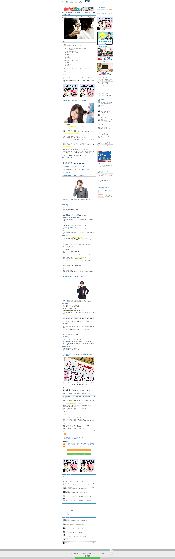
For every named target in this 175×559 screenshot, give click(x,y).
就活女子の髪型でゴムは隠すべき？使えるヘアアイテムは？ (74, 437)
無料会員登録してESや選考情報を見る (79, 450)
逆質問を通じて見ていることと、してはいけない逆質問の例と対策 (76, 536)
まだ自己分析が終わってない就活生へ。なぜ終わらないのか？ (75, 543)
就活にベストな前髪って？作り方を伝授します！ (72, 438)
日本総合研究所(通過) (66, 505)
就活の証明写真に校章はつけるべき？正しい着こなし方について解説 (76, 492)
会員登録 (110, 1)
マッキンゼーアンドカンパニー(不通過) (104, 90)
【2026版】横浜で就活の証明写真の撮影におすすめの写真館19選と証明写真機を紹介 (79, 443)
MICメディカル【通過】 (67, 510)
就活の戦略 (67, 2)
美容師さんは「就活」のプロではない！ (71, 47)
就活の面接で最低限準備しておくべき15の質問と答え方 (74, 524)
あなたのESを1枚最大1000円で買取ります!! (87, 557)
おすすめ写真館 (76, 2)
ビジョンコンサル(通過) (101, 93)
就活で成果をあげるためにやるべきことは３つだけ (73, 532)
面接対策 (66, 534)
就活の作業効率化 (100, 131)
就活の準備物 (70, 487)
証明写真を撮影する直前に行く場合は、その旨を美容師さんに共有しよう (76, 70)
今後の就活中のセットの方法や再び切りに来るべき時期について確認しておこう (77, 68)
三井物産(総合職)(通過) (66, 507)
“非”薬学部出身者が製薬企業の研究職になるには (73, 446)
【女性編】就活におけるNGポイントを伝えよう (71, 52)
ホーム (64, 4)
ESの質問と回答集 (103, 110)
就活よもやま (100, 145)
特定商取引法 (102, 553)
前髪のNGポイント (68, 54)
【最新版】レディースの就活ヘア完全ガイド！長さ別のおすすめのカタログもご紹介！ (79, 430)
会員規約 (84, 553)
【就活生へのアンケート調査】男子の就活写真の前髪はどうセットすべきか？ (78, 500)
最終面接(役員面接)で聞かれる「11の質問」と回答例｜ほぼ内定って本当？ (104, 128)
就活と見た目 (65, 17)
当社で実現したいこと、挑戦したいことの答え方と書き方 (74, 528)
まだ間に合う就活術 (80, 2)
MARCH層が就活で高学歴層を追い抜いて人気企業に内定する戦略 (76, 520)
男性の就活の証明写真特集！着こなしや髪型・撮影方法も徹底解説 (76, 488)
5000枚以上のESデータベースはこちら (79, 454)
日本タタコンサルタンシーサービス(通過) (104, 95)
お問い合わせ (79, 553)
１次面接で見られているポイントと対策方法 (72, 540)
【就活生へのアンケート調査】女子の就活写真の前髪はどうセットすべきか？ (78, 496)
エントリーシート (62, 2)
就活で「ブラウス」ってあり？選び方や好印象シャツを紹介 (73, 478)
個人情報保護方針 (95, 553)
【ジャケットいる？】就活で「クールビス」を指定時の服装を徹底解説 (77, 484)
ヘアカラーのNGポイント (69, 58)
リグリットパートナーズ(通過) (103, 87)
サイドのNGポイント (68, 56)
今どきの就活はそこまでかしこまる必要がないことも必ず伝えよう (75, 48)
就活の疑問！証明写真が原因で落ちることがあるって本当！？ (74, 436)
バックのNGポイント (68, 57)
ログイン (113, 1)
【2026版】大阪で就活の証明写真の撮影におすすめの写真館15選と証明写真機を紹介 (79, 444)
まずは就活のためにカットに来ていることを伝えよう (72, 45)
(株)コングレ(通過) (66, 514)
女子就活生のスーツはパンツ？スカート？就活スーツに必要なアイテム (74, 481)
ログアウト (88, 554)
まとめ (65, 71)
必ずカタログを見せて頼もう (69, 49)
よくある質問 (73, 553)
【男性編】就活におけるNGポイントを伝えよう (71, 60)
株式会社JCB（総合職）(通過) (68, 512)
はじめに (65, 44)
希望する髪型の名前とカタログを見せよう (70, 51)
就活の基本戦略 (67, 519)
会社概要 (89, 553)
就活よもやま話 (71, 2)
